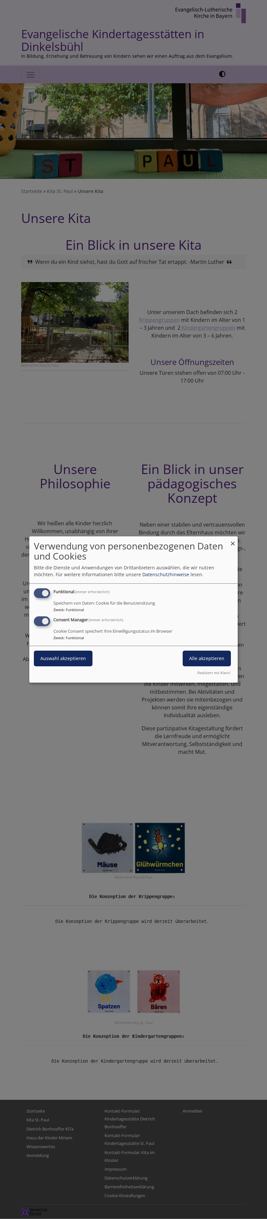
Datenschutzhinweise (165, 574)
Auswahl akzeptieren (63, 658)
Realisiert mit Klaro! (214, 672)
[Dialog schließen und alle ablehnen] (233, 540)
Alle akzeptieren (206, 658)
